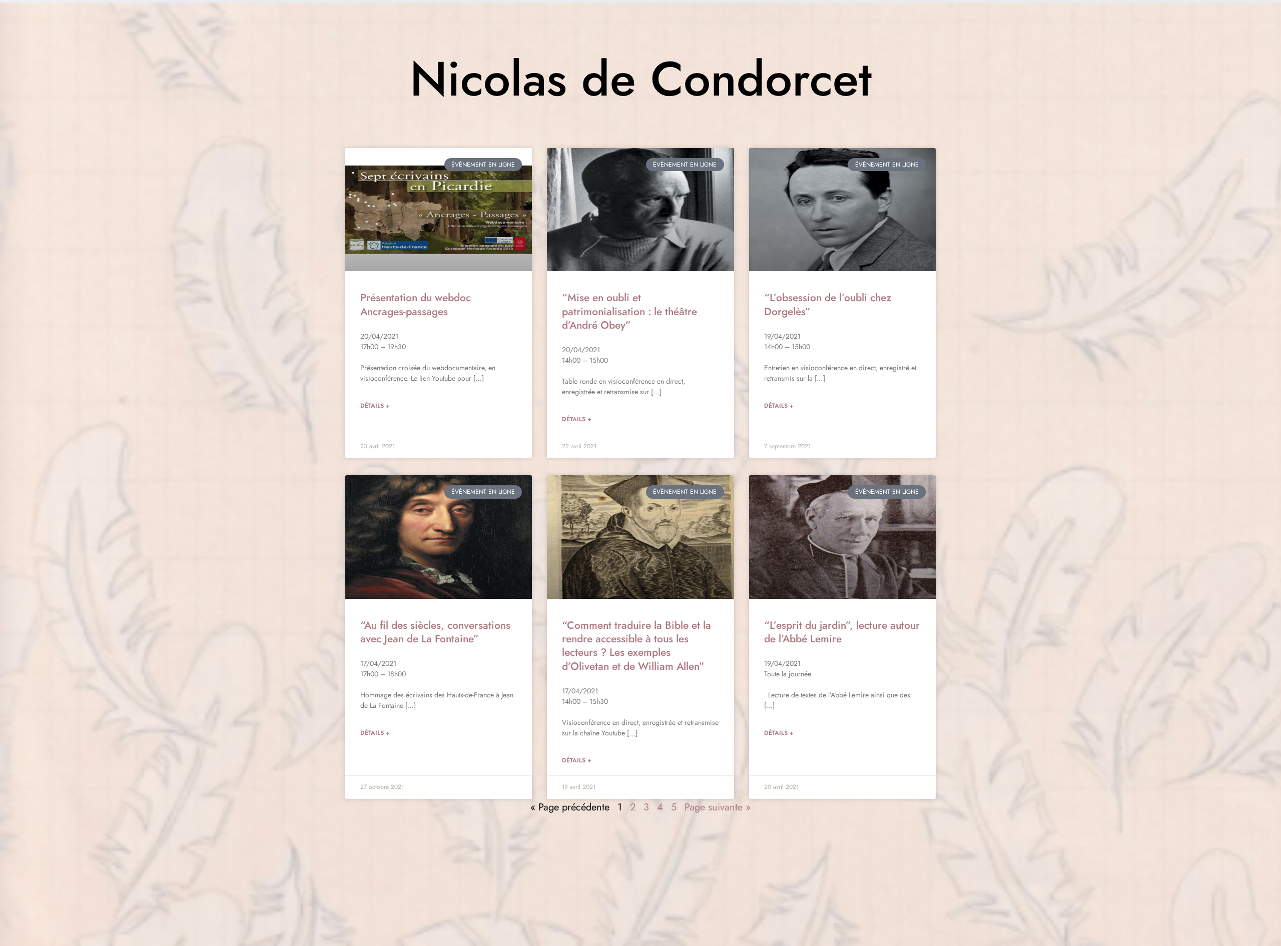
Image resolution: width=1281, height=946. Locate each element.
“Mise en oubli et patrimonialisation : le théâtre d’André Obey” (629, 311)
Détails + (375, 405)
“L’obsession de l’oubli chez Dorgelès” (827, 304)
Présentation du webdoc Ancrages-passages (415, 304)
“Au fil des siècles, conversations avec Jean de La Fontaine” (435, 632)
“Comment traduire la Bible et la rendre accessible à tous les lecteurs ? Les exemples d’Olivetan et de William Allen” (636, 646)
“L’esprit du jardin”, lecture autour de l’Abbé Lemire (842, 632)
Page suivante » (718, 807)
